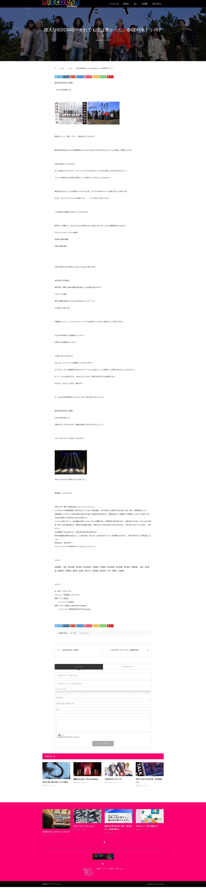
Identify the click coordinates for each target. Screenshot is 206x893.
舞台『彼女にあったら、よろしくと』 (117, 826)
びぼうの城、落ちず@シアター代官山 (55, 782)
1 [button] (101, 842)
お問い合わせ (156, 4)
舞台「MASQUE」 (79, 831)
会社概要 (145, 4)
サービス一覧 (113, 4)
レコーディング (89, 874)
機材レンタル (89, 872)
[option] (104, 822)
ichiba (65, 633)
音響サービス (87, 870)
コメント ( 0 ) (79, 666)
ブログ (108, 40)
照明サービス (89, 871)
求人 (135, 4)
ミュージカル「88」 (142, 826)
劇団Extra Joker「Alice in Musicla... (86, 779)
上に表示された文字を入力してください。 (68, 737)
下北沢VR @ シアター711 (113, 779)
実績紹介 (126, 4)
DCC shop (88, 875)
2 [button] (104, 842)
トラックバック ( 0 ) (127, 666)
